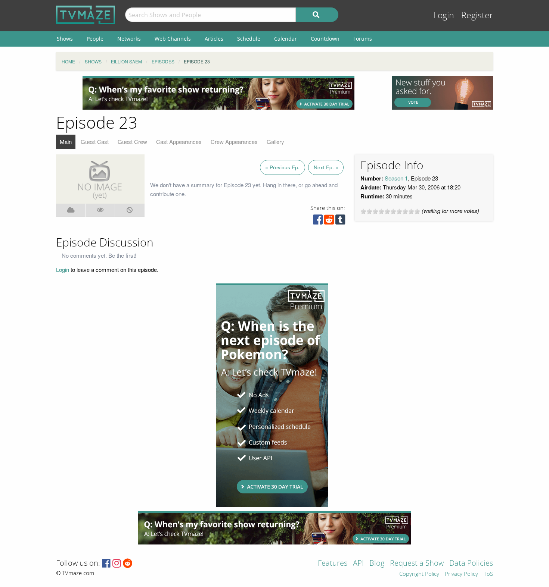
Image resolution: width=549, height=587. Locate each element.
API (358, 564)
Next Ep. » (326, 167)
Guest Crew (132, 141)
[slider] (390, 211)
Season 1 (396, 178)
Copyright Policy (419, 574)
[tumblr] (340, 221)
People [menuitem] (95, 38)
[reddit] (329, 221)
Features (332, 564)
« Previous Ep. (282, 167)
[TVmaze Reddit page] (128, 564)
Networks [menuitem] (129, 38)
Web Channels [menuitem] (173, 38)
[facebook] (318, 221)
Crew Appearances (234, 141)
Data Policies (471, 564)
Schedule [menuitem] (248, 38)
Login (443, 15)
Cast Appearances (179, 141)
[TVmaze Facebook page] (106, 564)
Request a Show (417, 564)
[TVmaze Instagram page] (116, 564)
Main (66, 141)
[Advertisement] (218, 93)
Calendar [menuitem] (285, 38)
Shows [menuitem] (65, 38)
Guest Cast (95, 141)
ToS (488, 574)
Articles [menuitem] (214, 38)
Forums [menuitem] (362, 38)
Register (477, 15)
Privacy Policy (461, 574)
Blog (376, 564)
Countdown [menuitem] (325, 38)
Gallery (275, 141)
